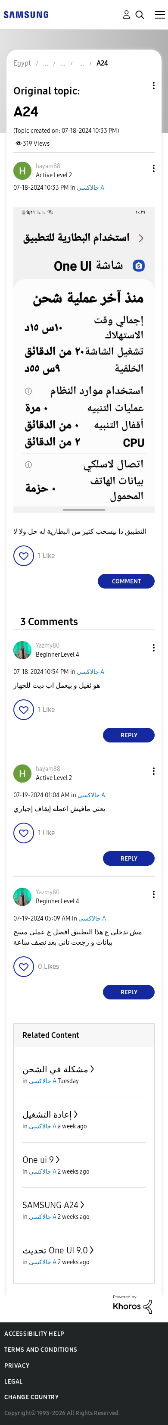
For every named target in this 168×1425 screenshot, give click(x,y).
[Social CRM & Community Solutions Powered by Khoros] (132, 1304)
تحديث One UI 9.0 (55, 1250)
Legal (13, 1381)
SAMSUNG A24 (50, 1205)
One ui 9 (38, 1160)
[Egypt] (25, 14)
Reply (129, 735)
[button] (139, 168)
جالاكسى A (90, 187)
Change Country (31, 1397)
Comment (126, 581)
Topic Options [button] (139, 85)
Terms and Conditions (41, 1349)
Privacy (16, 1365)
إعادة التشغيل (47, 1114)
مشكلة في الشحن (55, 1069)
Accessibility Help (34, 1333)
